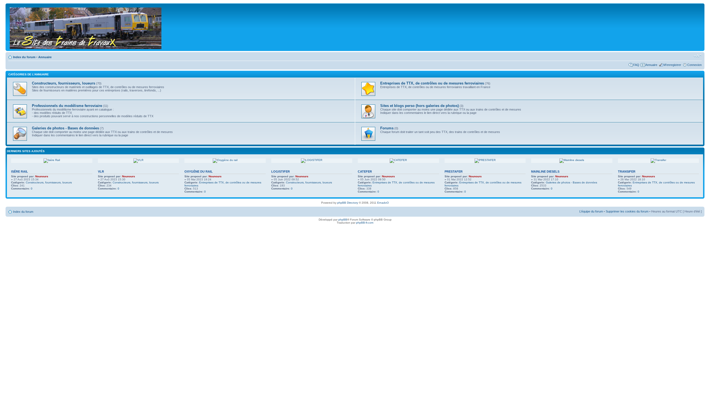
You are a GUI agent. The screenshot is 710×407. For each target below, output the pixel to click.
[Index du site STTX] (86, 27)
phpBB (342, 219)
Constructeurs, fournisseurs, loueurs (49, 182)
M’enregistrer (672, 64)
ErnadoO (383, 202)
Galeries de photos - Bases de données (571, 182)
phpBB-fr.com (364, 222)
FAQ (636, 64)
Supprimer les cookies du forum (627, 211)
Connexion (694, 64)
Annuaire (45, 57)
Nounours (41, 176)
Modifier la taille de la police (698, 55)
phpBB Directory (347, 202)
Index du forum (24, 57)
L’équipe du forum (591, 211)
